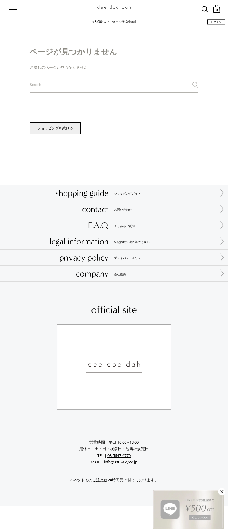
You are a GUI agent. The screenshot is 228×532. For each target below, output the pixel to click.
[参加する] (195, 85)
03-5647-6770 (119, 455)
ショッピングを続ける (55, 128)
